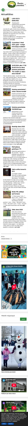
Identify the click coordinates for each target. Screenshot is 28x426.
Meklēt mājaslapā (8, 316)
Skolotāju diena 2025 (18, 126)
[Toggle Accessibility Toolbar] (3, 9)
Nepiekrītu (11, 423)
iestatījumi (14, 421)
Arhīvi (3, 236)
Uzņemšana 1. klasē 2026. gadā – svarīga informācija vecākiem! (18, 44)
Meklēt (23, 319)
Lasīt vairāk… (12, 39)
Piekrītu (4, 423)
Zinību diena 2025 (17, 209)
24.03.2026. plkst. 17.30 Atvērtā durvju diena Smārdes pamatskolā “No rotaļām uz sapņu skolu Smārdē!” (19, 69)
